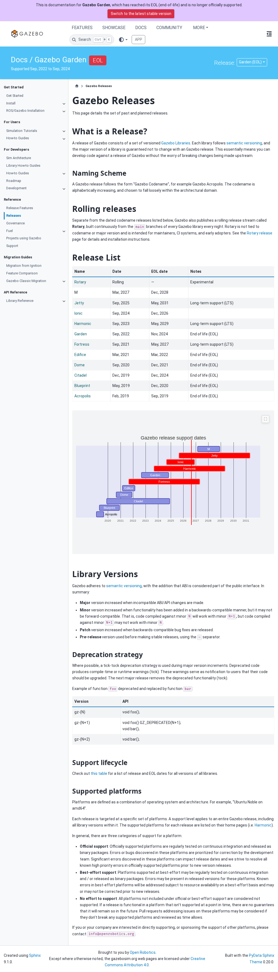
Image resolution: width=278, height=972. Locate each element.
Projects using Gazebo (23, 238)
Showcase (113, 27)
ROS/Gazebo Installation (25, 111)
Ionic (78, 313)
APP (138, 39)
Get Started (14, 96)
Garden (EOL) (250, 62)
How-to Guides (17, 138)
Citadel (80, 375)
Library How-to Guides (23, 165)
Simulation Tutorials (21, 131)
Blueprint (82, 385)
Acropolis (82, 396)
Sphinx (35, 955)
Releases (13, 215)
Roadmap (13, 181)
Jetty (79, 303)
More (199, 27)
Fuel (9, 231)
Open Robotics (143, 952)
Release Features (19, 208)
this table (99, 773)
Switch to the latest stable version (141, 13)
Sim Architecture (18, 158)
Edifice (80, 354)
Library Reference (19, 301)
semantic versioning (244, 143)
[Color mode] (122, 40)
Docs (141, 27)
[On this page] (269, 34)
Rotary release (259, 233)
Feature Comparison (22, 273)
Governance (15, 223)
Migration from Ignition (24, 266)
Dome (79, 365)
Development (16, 188)
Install (10, 103)
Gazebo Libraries (175, 143)
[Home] (77, 86)
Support (12, 246)
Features (82, 27)
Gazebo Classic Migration (26, 281)
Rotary (80, 282)
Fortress (81, 344)
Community (169, 27)
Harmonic (82, 323)
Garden (80, 334)
